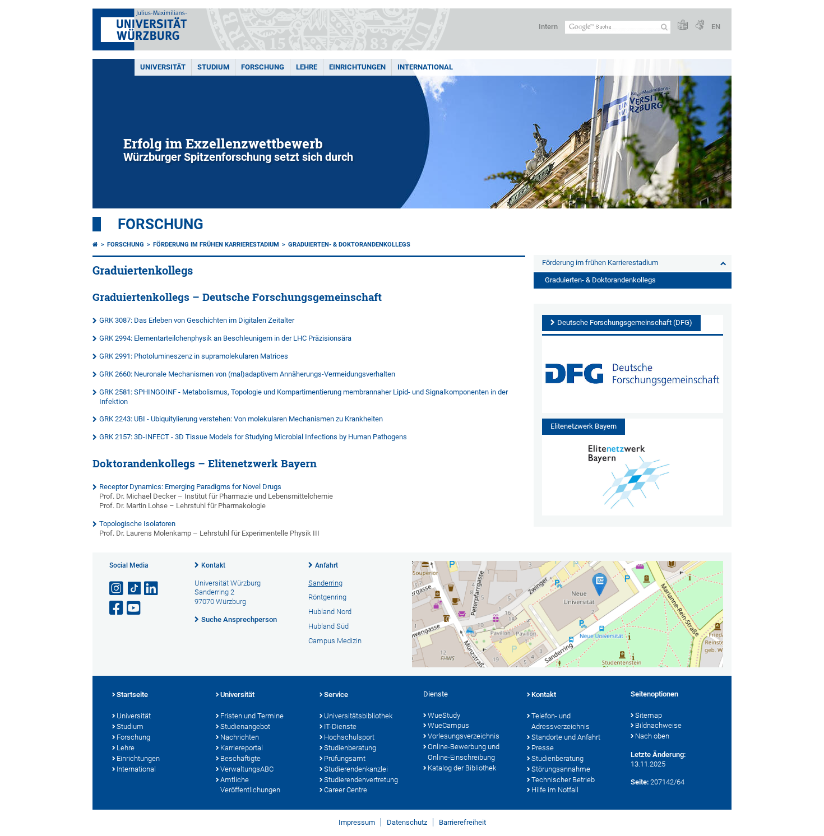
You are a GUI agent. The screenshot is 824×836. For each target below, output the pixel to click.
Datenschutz (407, 822)
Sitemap (648, 715)
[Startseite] (95, 244)
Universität (163, 67)
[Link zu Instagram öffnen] (117, 588)
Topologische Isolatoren (137, 523)
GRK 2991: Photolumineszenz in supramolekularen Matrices (193, 356)
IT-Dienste (340, 726)
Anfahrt (326, 565)
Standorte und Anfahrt (565, 737)
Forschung (262, 67)
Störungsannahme (560, 769)
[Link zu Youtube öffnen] (134, 608)
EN (715, 26)
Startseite (132, 694)
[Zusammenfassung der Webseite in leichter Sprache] (683, 25)
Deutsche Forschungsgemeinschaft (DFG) (624, 322)
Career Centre (345, 790)
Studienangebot (245, 726)
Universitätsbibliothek (358, 716)
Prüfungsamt (344, 758)
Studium (213, 67)
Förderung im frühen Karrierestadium (216, 244)
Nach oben (652, 736)
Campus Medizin (335, 641)
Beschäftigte (240, 758)
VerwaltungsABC (247, 769)
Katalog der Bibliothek (462, 768)
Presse (542, 748)
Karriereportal (241, 748)
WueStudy (444, 715)
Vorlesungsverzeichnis (463, 736)
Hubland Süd (328, 626)
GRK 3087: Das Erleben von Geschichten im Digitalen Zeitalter (196, 320)
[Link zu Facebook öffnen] (117, 608)
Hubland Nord (329, 611)
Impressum (357, 822)
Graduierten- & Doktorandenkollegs (349, 244)
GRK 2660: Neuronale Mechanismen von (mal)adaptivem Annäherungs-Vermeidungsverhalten (247, 374)
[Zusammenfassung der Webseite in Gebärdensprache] (699, 25)
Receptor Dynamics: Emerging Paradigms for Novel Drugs (190, 486)
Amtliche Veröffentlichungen (250, 785)
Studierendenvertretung (361, 779)
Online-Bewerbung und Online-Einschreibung (463, 751)
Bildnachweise (658, 725)
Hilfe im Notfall (554, 790)
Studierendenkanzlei (356, 769)
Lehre (306, 67)
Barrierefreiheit (462, 822)
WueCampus (448, 725)
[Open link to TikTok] (134, 588)
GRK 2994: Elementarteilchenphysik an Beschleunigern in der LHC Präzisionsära (225, 338)
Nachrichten (239, 737)
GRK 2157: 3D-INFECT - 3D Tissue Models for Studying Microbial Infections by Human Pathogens (253, 437)
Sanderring (325, 583)
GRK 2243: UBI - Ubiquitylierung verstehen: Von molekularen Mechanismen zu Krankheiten (241, 419)
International (425, 67)
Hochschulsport (349, 737)
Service (336, 694)
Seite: (640, 782)
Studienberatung (350, 748)
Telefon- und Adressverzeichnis (560, 721)
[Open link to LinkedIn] (152, 588)
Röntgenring (327, 597)
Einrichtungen (357, 67)
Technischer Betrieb (563, 779)
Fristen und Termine (252, 716)
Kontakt (213, 565)
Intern (548, 26)
